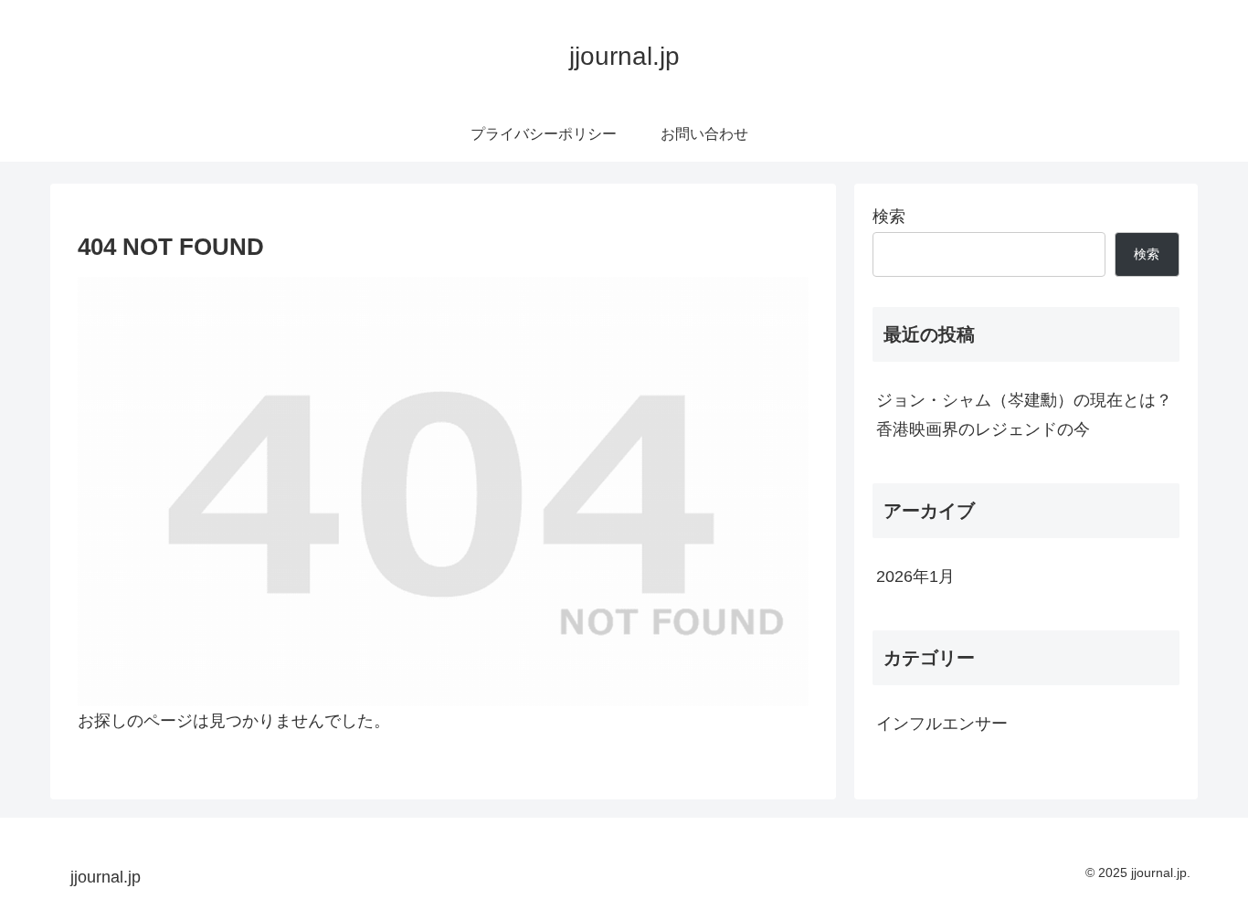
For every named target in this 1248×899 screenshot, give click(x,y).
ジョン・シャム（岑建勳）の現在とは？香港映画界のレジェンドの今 (1024, 415)
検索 (889, 216)
